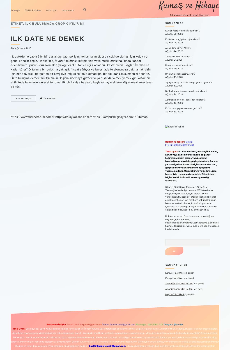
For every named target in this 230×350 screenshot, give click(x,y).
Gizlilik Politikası (33, 10)
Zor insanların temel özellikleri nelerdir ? (185, 99)
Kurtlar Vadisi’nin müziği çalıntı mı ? (182, 30)
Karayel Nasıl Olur (174, 272)
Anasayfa (15, 10)
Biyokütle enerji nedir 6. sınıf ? (180, 73)
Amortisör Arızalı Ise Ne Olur (179, 283)
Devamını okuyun (25, 99)
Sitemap (142, 117)
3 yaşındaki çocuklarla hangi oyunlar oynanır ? (188, 82)
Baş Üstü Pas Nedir (175, 294)
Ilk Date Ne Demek (47, 38)
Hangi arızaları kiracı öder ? (179, 65)
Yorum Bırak (49, 98)
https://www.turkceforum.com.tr (32, 117)
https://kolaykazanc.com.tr (73, 117)
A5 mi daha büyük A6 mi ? (178, 48)
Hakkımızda (68, 10)
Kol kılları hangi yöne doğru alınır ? (182, 39)
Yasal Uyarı (51, 10)
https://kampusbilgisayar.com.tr (114, 117)
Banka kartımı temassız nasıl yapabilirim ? (186, 91)
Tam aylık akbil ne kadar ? (178, 56)
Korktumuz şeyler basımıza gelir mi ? (183, 108)
